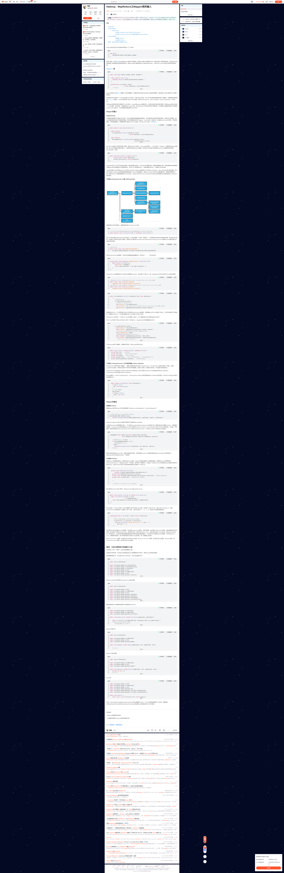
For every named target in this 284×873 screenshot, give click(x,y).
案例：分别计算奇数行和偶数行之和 (117, 42)
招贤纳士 (119, 866)
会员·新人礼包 (259, 1)
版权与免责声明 (151, 869)
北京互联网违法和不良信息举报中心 (163, 868)
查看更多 (92, 56)
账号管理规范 (145, 869)
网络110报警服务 (123, 869)
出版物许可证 (161, 869)
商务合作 (123, 866)
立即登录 (269, 868)
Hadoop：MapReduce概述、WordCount (193, 19)
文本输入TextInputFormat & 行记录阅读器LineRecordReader (131, 34)
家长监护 (117, 869)
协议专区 (133, 866)
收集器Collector (119, 38)
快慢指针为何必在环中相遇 (91, 74)
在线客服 (158, 866)
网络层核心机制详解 (87, 70)
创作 (278, 1)
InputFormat (115, 30)
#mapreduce (119, 724)
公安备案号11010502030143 (120, 868)
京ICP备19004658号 (130, 868)
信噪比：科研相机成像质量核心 (92, 72)
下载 (14, 1)
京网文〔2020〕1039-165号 (141, 868)
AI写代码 (162, 50)
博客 (10, 1)
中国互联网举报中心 (131, 869)
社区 (17, 1)
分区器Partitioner (120, 40)
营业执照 (166, 869)
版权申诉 (157, 869)
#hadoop (112, 724)
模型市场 (30, 1)
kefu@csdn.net (151, 866)
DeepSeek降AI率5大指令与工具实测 (91, 67)
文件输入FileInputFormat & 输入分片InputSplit (127, 32)
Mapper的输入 (112, 28)
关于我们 (114, 866)
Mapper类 (111, 26)
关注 (115, 730)
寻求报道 (128, 866)
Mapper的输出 (112, 36)
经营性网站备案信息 (151, 868)
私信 (98, 18)
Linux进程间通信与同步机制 (89, 64)
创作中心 (271, 1)
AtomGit (23, 1)
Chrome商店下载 (138, 869)
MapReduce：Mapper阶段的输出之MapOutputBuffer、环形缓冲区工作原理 (192, 21)
